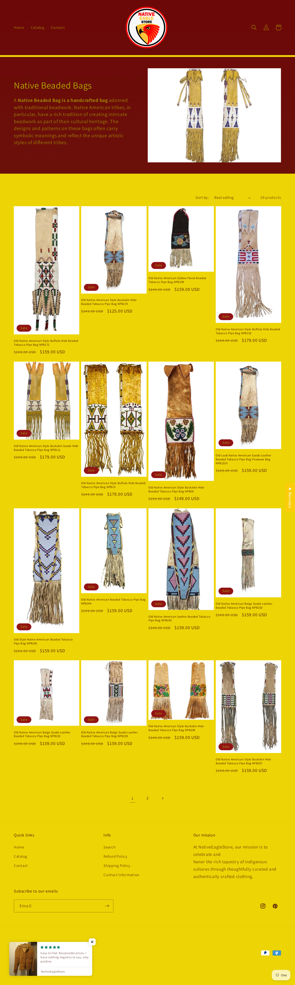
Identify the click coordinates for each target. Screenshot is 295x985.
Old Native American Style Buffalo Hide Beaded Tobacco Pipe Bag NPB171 (46, 343)
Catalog (20, 856)
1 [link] (132, 798)
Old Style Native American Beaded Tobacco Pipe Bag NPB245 (43, 641)
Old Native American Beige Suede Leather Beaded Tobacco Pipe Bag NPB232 (42, 734)
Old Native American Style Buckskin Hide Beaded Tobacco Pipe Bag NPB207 (243, 761)
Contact (21, 865)
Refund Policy (115, 856)
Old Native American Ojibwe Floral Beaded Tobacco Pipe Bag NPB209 (177, 280)
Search (109, 847)
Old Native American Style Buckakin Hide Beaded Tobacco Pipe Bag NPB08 (176, 489)
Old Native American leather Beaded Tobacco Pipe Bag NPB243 (179, 618)
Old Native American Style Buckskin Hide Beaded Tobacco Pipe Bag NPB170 (108, 302)
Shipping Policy (116, 865)
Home (19, 847)
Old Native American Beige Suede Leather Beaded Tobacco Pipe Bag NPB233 (244, 606)
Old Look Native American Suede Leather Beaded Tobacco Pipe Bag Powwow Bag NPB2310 (243, 459)
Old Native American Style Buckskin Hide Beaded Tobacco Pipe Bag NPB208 (176, 728)
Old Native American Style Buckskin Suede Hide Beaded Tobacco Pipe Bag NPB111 (46, 448)
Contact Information (121, 874)
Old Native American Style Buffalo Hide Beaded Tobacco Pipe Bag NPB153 (248, 331)
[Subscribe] (107, 905)
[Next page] (162, 798)
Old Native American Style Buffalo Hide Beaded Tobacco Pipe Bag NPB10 (113, 485)
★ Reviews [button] (290, 497)
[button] (254, 27)
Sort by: (202, 197)
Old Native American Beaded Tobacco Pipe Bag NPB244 (113, 601)
